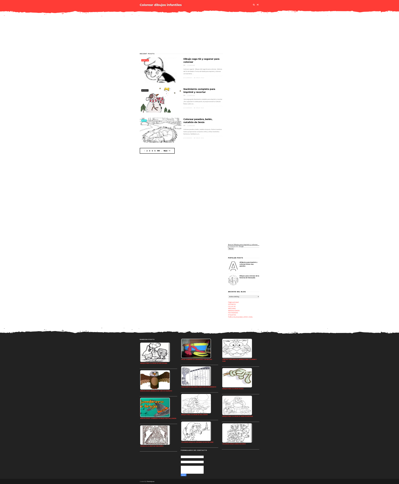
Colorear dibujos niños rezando (234, 444)
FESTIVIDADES (233, 313)
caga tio (145, 60)
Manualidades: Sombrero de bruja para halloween (158, 418)
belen (144, 120)
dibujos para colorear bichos (232, 389)
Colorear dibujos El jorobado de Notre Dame (197, 442)
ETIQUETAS (232, 315)
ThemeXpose (150, 481)
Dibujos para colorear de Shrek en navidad (237, 416)
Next (165, 151)
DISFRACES (232, 304)
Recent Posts (147, 54)
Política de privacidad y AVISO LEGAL (240, 317)
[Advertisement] (181, 35)
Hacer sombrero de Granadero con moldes (196, 359)
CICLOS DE (232, 306)
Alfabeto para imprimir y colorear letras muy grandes (248, 264)
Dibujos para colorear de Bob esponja (153, 363)
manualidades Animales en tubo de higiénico (156, 391)
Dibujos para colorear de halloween (194, 414)
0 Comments (188, 77)
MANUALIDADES (234, 311)
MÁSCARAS (232, 308)
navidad (145, 90)
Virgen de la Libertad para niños (151, 446)
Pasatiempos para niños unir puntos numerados (198, 387)
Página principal (233, 302)
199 (158, 151)
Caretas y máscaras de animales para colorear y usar (239, 360)
